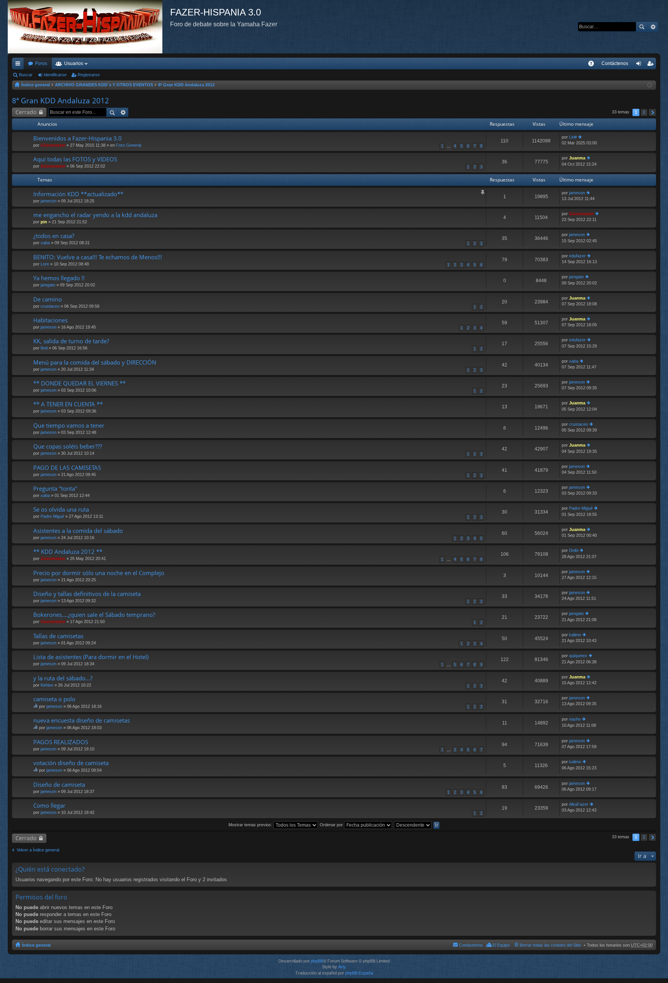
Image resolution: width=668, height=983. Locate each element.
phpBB (317, 961)
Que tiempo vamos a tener (68, 425)
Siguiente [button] (652, 112)
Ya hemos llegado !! (59, 278)
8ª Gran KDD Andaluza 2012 (186, 84)
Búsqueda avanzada (653, 26)
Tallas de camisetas (58, 636)
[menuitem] (615, 63)
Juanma (577, 158)
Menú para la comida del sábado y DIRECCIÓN (94, 362)
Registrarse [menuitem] (652, 65)
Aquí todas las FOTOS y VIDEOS (75, 159)
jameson (48, 201)
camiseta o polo (54, 699)
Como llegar (49, 805)
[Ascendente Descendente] (413, 824)
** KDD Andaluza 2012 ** (67, 551)
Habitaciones (50, 320)
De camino (47, 299)
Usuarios (73, 63)
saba (45, 242)
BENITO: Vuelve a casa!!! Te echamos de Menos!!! (97, 257)
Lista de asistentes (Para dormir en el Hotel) (90, 657)
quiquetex (578, 655)
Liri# (573, 137)
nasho (575, 719)
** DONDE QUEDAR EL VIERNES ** (79, 383)
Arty (342, 966)
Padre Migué (52, 516)
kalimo (575, 634)
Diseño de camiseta (59, 784)
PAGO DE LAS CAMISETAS (67, 467)
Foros (41, 63)
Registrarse (89, 74)
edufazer (577, 255)
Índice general (35, 84)
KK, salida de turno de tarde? (71, 341)
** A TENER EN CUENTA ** (68, 404)
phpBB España (359, 973)
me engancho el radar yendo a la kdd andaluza (95, 215)
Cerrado (25, 112)
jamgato (48, 285)
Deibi (573, 550)
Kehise (47, 685)
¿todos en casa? (53, 236)
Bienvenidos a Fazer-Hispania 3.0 (77, 138)
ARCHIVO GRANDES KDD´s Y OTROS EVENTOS (104, 84)
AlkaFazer (578, 804)
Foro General (128, 145)
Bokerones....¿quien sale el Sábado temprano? (94, 614)
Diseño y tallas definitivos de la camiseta (87, 594)
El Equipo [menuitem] (501, 945)
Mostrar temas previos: (250, 824)
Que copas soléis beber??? (67, 446)
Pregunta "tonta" (55, 488)
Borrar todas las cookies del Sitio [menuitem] (550, 945)
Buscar (642, 26)
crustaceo (50, 306)
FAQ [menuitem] (593, 65)
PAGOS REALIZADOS (60, 742)
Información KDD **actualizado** (78, 194)
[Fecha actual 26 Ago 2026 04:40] (649, 85)
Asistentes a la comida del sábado (78, 530)
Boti (44, 348)
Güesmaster (53, 145)
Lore (45, 264)
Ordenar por (332, 824)
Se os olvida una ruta (61, 509)
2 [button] (644, 112)
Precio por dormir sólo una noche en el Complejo (98, 573)
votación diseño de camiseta (71, 763)
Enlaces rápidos (19, 65)
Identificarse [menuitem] (640, 65)
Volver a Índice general (38, 850)
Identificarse (55, 74)
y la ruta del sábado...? (62, 678)
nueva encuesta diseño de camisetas (81, 720)
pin (44, 221)
